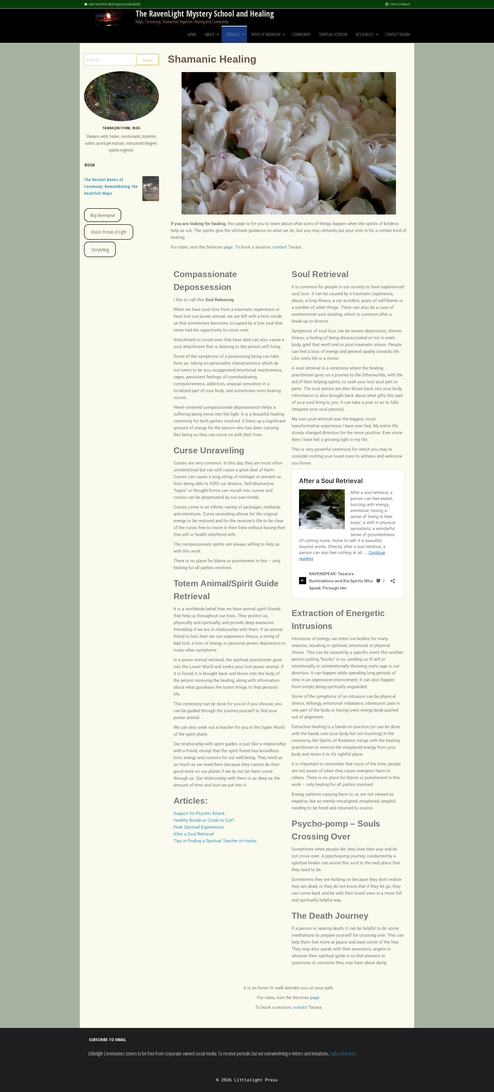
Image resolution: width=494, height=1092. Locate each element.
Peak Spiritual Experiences (199, 827)
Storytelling (100, 249)
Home (192, 34)
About (209, 34)
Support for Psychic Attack (199, 813)
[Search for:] (121, 59)
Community (301, 34)
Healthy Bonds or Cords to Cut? (204, 820)
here (352, 1053)
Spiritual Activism (333, 34)
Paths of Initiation (265, 34)
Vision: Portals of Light (108, 232)
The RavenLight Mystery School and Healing (205, 13)
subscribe (338, 1053)
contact (279, 247)
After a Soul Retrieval (194, 834)
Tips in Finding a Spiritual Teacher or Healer (215, 840)
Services (233, 34)
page (228, 247)
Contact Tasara (397, 34)
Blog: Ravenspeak (102, 215)
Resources (365, 34)
